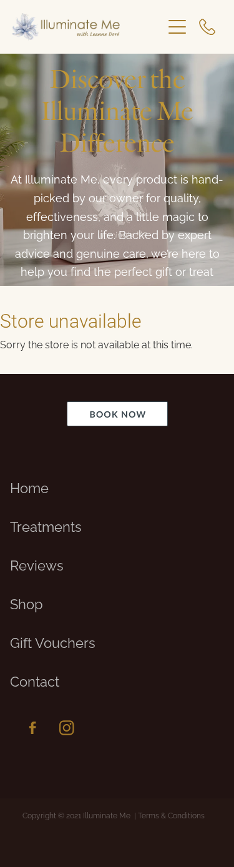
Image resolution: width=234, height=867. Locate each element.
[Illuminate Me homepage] (87, 27)
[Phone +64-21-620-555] (207, 27)
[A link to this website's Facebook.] (32, 727)
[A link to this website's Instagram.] (66, 727)
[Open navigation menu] (177, 27)
